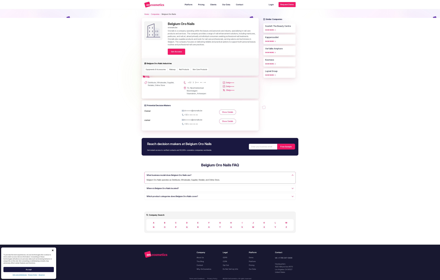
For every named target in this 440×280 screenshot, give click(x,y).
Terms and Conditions (197, 278)
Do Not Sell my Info (230, 269)
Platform (252, 261)
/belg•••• (230, 82)
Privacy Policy (32, 275)
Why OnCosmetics (204, 269)
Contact (200, 265)
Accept (29, 269)
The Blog (200, 261)
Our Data (252, 269)
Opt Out (226, 265)
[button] (53, 250)
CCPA (225, 261)
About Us (41, 275)
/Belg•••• (230, 90)
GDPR (225, 257)
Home (146, 14)
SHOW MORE (269, 30)
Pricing (251, 265)
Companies (155, 14)
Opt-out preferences (20, 275)
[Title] (154, 4)
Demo (251, 257)
